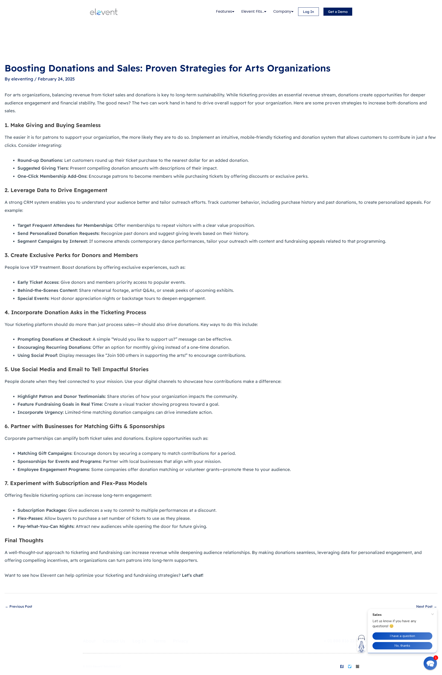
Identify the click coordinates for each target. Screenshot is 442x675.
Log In (139, 641)
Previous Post (18, 606)
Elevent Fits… (252, 11)
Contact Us (114, 641)
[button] (430, 663)
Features (224, 11)
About (89, 641)
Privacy (180, 641)
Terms (159, 641)
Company (282, 11)
